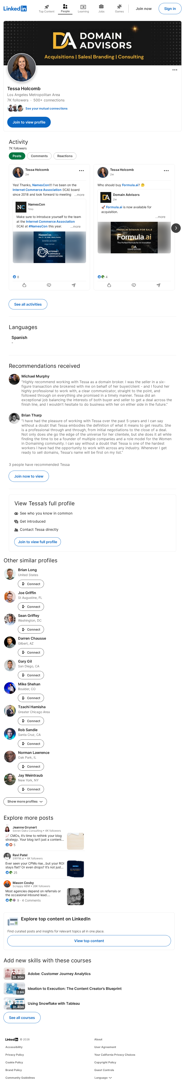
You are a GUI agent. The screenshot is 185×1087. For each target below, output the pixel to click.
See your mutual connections (46, 108)
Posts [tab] (17, 156)
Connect (33, 584)
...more (79, 195)
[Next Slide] (176, 228)
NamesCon (40, 185)
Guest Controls (104, 1070)
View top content (89, 940)
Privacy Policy (14, 1054)
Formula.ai (130, 185)
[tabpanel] (92, 227)
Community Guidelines (20, 1077)
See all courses (22, 1017)
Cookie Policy (14, 1062)
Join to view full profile (37, 542)
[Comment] (49, 285)
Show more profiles (22, 801)
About (98, 1039)
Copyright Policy (105, 1062)
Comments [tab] (39, 156)
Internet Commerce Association (37, 190)
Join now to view (28, 476)
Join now (144, 8)
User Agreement (105, 1047)
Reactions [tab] (65, 156)
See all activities (28, 304)
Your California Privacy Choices (114, 1054)
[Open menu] (175, 69)
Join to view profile (29, 122)
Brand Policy (13, 1070)
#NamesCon (38, 226)
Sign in (170, 8)
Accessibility (14, 1047)
